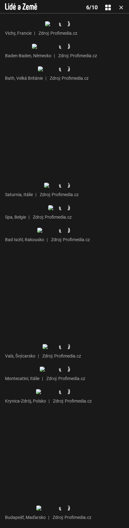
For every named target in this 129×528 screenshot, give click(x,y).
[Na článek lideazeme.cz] (21, 7)
